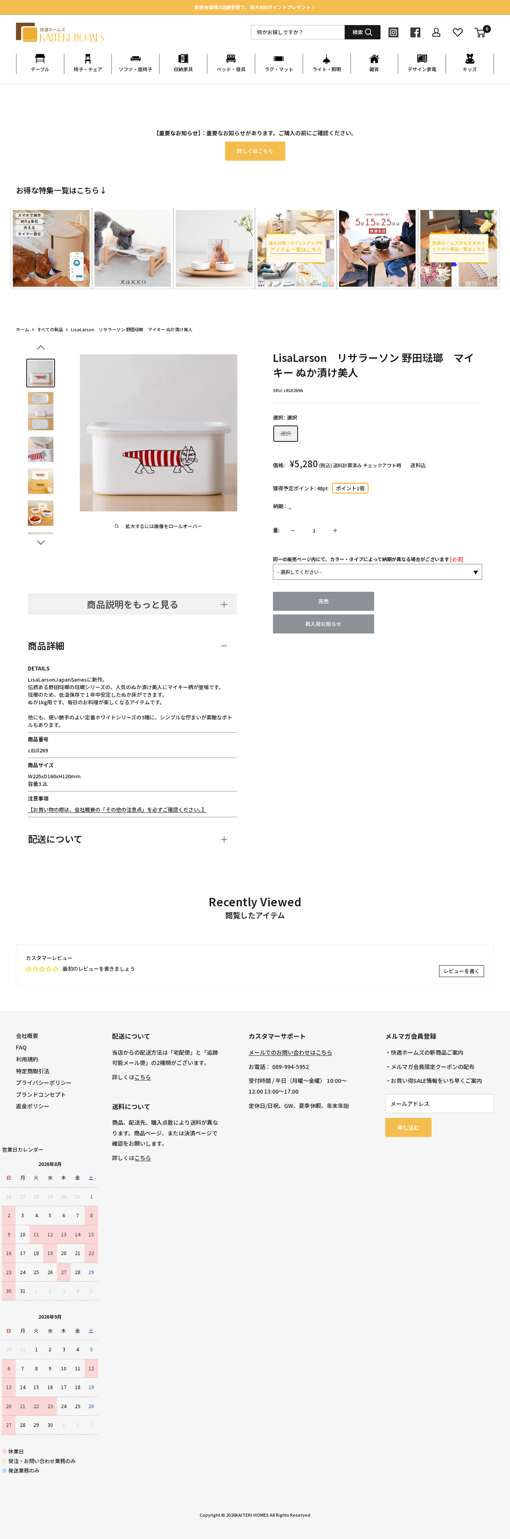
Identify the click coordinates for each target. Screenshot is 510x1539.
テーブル (40, 69)
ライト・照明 (326, 69)
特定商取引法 (32, 1071)
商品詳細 (46, 645)
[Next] (494, 247)
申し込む (408, 1127)
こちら (142, 1077)
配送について (55, 838)
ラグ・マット (279, 69)
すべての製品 (50, 329)
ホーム (22, 329)
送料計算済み (347, 465)
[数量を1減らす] (292, 530)
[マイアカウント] (436, 32)
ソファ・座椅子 (135, 69)
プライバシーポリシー (44, 1082)
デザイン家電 (422, 69)
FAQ (21, 1047)
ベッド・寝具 (231, 69)
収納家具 (183, 69)
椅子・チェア (88, 69)
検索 (358, 32)
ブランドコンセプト (41, 1094)
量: (276, 530)
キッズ (470, 69)
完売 (323, 601)
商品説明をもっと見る (132, 604)
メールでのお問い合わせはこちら (290, 1052)
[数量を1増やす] (335, 530)
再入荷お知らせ (323, 624)
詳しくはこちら (255, 151)
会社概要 (27, 1036)
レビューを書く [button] (461, 971)
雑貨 (374, 69)
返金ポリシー (32, 1106)
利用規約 (27, 1059)
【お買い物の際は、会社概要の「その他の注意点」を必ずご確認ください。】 (117, 809)
